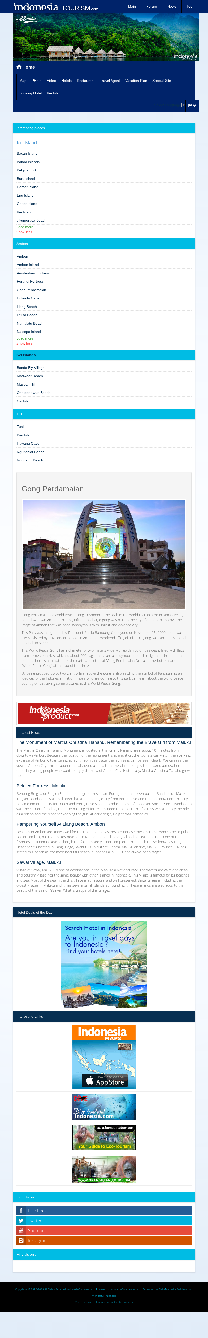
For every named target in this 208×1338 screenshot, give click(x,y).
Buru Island (26, 179)
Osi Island (25, 401)
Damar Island (27, 187)
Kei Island (55, 93)
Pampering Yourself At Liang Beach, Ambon (60, 824)
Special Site (161, 80)
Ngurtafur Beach (30, 460)
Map (22, 80)
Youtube (36, 1230)
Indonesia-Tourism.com (80, 1289)
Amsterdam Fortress (33, 273)
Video (51, 80)
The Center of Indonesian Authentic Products (107, 1302)
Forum (151, 6)
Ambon (22, 256)
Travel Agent (110, 80)
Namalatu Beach (30, 323)
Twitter (35, 1220)
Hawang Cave (28, 443)
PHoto (37, 80)
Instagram (38, 1240)
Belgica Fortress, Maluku (41, 785)
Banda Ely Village (31, 367)
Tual (20, 427)
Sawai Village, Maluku (38, 862)
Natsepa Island (29, 332)
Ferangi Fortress (30, 281)
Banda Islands (28, 162)
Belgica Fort (26, 170)
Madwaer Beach (30, 376)
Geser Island (27, 204)
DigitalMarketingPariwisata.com (176, 1289)
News (171, 6)
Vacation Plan (136, 80)
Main (132, 6)
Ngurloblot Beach (30, 452)
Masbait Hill (26, 384)
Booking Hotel (30, 93)
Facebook (37, 1211)
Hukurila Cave (28, 298)
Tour (190, 6)
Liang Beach (27, 307)
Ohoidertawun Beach (33, 393)
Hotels (66, 80)
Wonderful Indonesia (104, 1295)
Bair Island (25, 435)
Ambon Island (28, 265)
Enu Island (25, 195)
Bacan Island (27, 153)
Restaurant (86, 80)
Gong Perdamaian (31, 290)
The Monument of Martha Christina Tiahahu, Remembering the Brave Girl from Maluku (103, 742)
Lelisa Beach (27, 315)
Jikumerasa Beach (31, 220)
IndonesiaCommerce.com (125, 1289)
